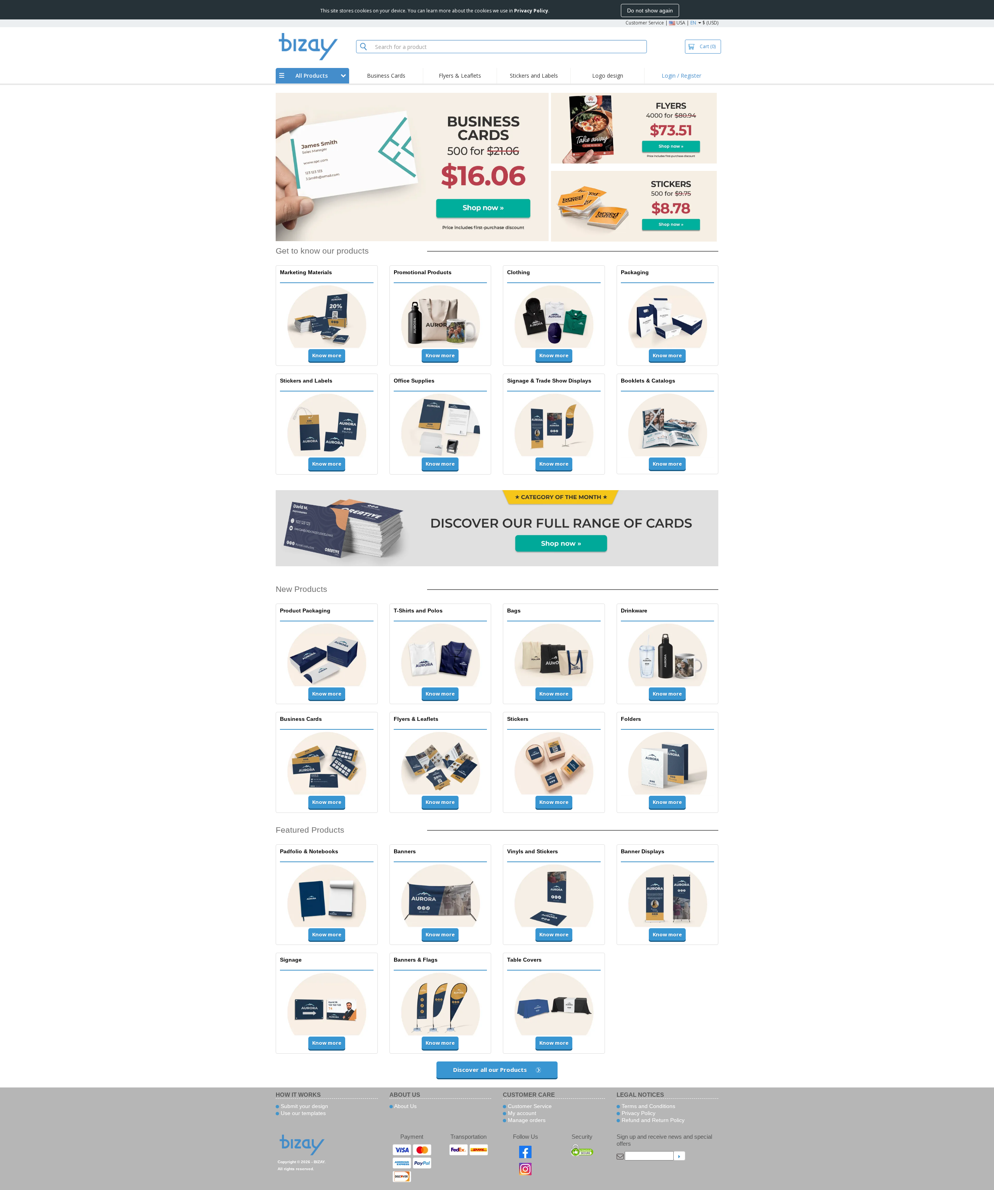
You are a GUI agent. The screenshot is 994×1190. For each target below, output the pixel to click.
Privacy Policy (637, 1113)
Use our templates (302, 1113)
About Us (405, 1106)
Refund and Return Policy (652, 1120)
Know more (326, 355)
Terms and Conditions (647, 1106)
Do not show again (650, 10)
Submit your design (303, 1106)
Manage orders (526, 1120)
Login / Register (681, 75)
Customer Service (645, 22)
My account (521, 1113)
